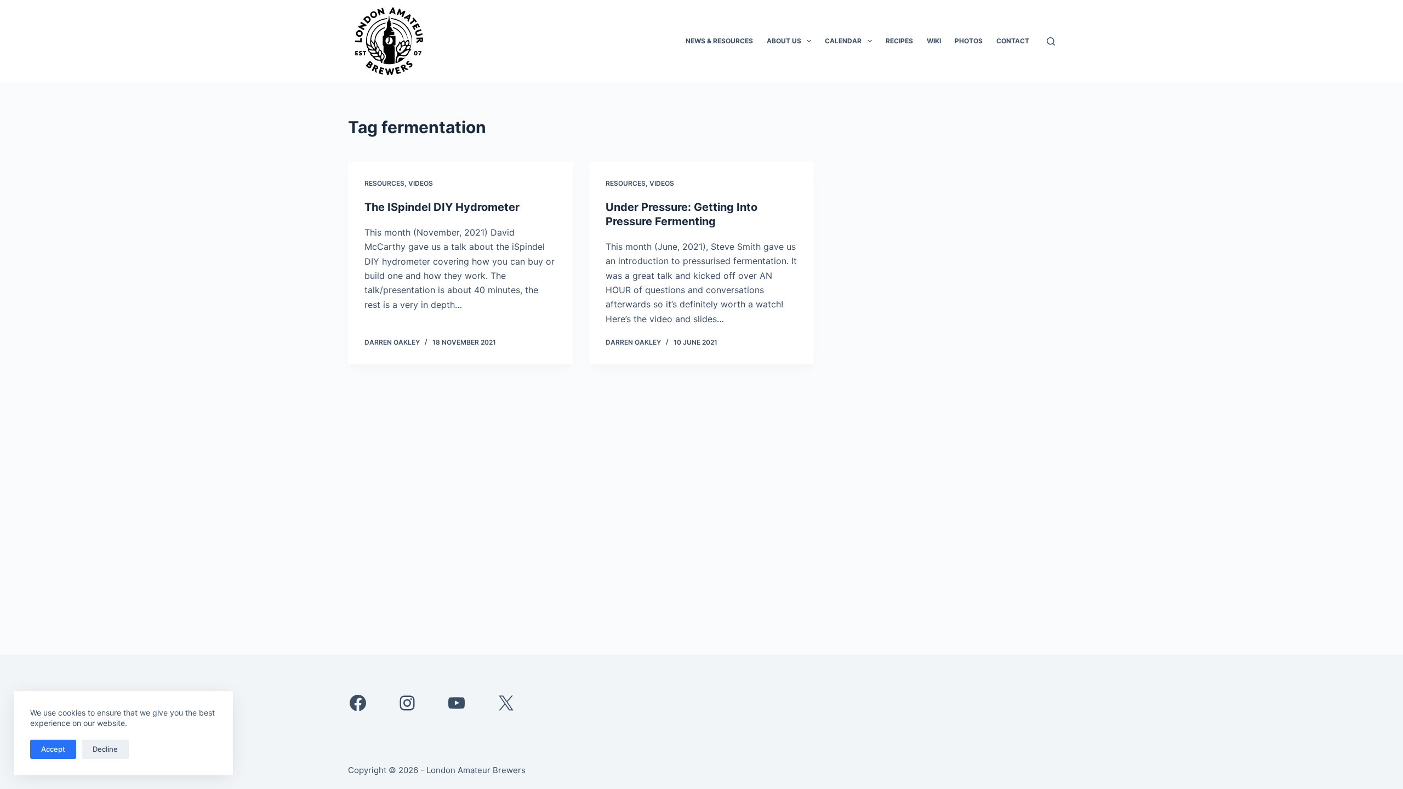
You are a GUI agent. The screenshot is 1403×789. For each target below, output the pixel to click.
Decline (105, 749)
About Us (784, 41)
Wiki (934, 41)
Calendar (843, 41)
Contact (1012, 41)
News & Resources (719, 41)
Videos (420, 183)
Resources (384, 183)
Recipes (899, 41)
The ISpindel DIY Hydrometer (442, 207)
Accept (53, 749)
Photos (969, 41)
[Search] (1051, 41)
